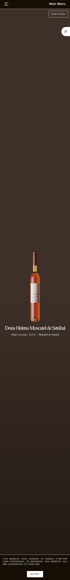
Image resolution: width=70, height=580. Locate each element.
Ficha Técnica (58, 14)
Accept (35, 574)
